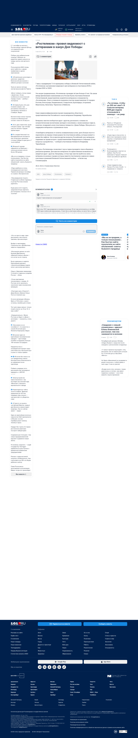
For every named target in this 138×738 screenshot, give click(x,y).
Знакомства (27, 25)
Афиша (54, 25)
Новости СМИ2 (41, 244)
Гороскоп (61, 25)
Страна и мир (109, 639)
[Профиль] (126, 29)
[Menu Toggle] (12, 29)
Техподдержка (15, 648)
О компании (15, 639)
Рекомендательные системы (77, 725)
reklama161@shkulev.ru (107, 711)
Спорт (107, 633)
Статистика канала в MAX (19, 654)
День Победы (47, 174)
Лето (64, 642)
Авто (39, 633)
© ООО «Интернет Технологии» (41, 731)
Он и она (87, 633)
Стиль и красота (110, 636)
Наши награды (16, 642)
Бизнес (40, 636)
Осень (86, 636)
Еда (39, 648)
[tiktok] (64, 667)
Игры (83, 25)
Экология (108, 642)
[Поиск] (117, 29)
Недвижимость (16, 25)
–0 (95, 201)
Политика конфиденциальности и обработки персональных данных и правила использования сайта (97, 727)
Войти (42, 232)
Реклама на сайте (17, 633)
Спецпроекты (109, 648)
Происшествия (89, 642)
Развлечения (88, 648)
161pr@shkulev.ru (95, 717)
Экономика (109, 645)
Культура (65, 639)
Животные (41, 651)
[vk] (44, 667)
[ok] (49, 667)
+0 (89, 201)
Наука (64, 648)
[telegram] (40, 667)
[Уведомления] (121, 29)
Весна (40, 639)
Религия (86, 651)
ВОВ (38, 174)
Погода (35, 25)
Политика (87, 639)
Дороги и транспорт (44, 645)
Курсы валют (71, 25)
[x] (59, 667)
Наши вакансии (16, 645)
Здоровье (41, 654)
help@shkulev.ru (23, 727)
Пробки (69, 29)
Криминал (65, 636)
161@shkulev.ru (31, 724)
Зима (64, 633)
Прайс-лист (14, 636)
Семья (86, 654)
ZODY (78, 25)
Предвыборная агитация (19, 651)
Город (40, 642)
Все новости (21, 42)
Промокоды (91, 25)
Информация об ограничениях (78, 719)
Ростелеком (58, 174)
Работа (86, 645)
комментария (45, 56)
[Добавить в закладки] (90, 56)
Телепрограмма (45, 25)
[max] (54, 667)
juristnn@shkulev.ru (53, 726)
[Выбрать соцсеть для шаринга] (95, 56)
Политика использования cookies (79, 722)
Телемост (68, 174)
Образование (66, 654)
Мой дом (65, 645)
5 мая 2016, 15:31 (40, 51)
